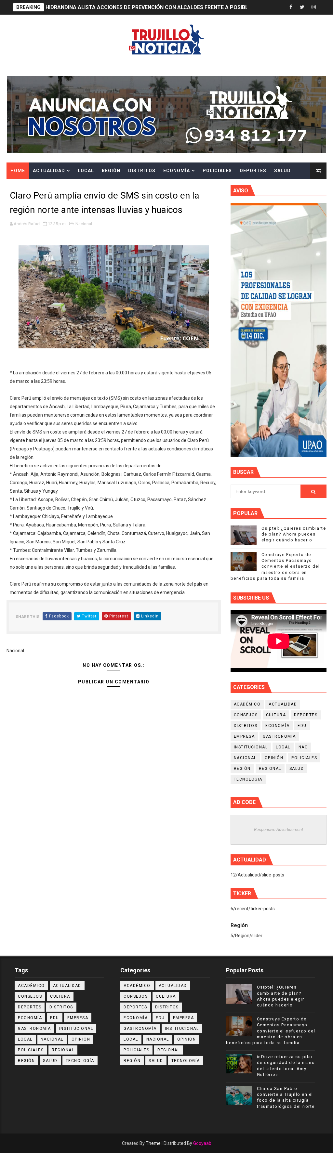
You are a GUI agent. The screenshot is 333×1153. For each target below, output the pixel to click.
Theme (153, 1143)
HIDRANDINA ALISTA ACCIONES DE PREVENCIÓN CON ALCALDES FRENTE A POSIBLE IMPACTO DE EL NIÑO (175, 7)
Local (86, 170)
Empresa (244, 736)
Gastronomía (279, 736)
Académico (247, 704)
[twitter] (302, 7)
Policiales (217, 170)
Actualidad (49, 170)
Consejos (246, 715)
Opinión (274, 758)
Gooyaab (202, 1143)
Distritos (141, 170)
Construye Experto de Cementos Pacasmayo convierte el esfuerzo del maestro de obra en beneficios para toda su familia (275, 566)
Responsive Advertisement (278, 829)
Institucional (251, 747)
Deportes (253, 170)
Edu (302, 725)
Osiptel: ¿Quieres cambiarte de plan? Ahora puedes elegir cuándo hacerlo (293, 534)
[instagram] (313, 7)
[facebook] (291, 7)
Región (111, 170)
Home (17, 170)
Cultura (21, 186)
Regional (270, 768)
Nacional (83, 223)
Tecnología (248, 779)
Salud (282, 170)
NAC (303, 747)
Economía (176, 170)
